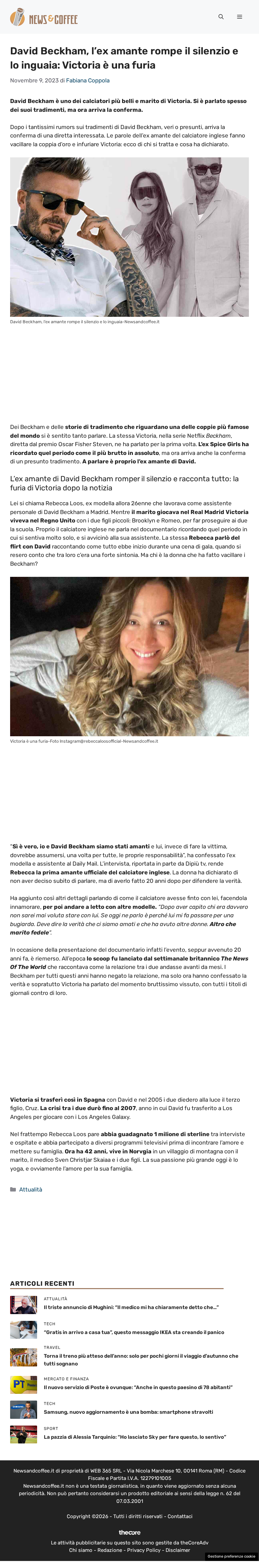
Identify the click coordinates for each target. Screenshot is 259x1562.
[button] (221, 17)
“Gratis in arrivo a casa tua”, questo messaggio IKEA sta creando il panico (134, 1332)
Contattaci (180, 1516)
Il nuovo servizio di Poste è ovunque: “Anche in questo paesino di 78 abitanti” (138, 1387)
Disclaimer (178, 1550)
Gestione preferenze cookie (231, 1556)
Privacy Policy (144, 1550)
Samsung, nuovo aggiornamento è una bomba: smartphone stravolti (128, 1412)
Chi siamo (80, 1550)
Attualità (30, 1189)
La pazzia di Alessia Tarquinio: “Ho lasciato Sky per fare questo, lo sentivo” (135, 1437)
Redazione (109, 1550)
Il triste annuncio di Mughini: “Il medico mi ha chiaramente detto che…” (131, 1307)
